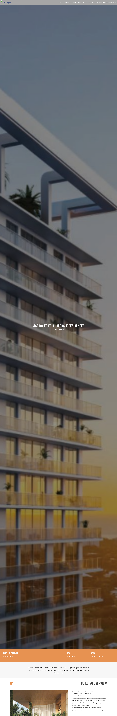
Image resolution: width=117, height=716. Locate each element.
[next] (64, 709)
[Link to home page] (8, 2)
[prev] (14, 709)
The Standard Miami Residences (106, 2)
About (85, 3)
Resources (77, 3)
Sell (60, 2)
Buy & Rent (67, 3)
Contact (91, 2)
